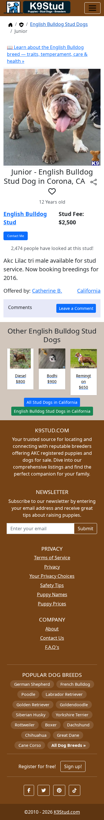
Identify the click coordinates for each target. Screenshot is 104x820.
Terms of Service (52, 557)
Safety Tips (52, 585)
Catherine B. (47, 290)
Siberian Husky (30, 714)
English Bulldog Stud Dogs (59, 24)
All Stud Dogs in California (52, 402)
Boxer (51, 725)
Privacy (52, 567)
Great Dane (68, 735)
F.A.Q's (52, 647)
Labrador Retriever (64, 694)
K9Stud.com (67, 812)
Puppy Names (52, 594)
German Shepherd (32, 684)
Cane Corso (29, 745)
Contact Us (52, 638)
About (52, 629)
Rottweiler (25, 725)
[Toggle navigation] (92, 8)
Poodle (28, 694)
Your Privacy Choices (52, 576)
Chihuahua (36, 735)
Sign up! (73, 766)
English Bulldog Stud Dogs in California (52, 411)
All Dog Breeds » (68, 745)
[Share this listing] (93, 182)
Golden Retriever (32, 704)
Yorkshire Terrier (72, 714)
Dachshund (78, 725)
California (89, 290)
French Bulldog (75, 684)
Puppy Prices (52, 604)
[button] (52, 191)
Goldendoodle (74, 704)
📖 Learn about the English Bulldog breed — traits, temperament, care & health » (47, 54)
